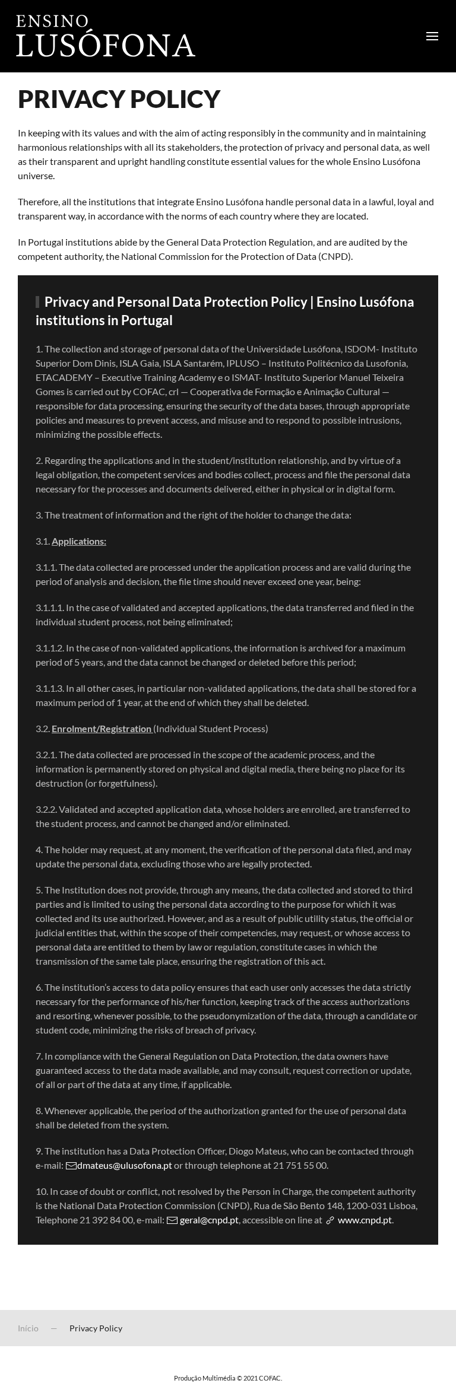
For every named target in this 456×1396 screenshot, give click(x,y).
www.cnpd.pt (364, 1219)
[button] (432, 36)
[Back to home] (103, 36)
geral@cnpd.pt (209, 1219)
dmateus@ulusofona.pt (124, 1165)
